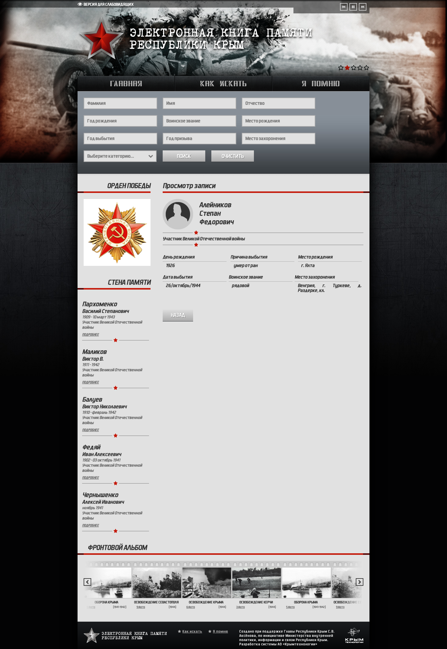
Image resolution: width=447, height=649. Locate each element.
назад (178, 315)
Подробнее (90, 334)
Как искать (192, 631)
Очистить (233, 156)
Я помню (220, 631)
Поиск (184, 156)
